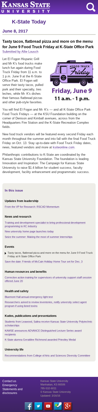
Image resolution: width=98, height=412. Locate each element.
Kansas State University (43, 7)
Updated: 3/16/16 (50, 395)
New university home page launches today (29, 231)
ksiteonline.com (63, 147)
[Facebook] (28, 406)
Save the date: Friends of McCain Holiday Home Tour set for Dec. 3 (44, 261)
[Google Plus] (67, 406)
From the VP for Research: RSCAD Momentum (32, 206)
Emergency (9, 385)
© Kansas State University (55, 391)
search (91, 7)
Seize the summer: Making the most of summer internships (39, 236)
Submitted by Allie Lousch (20, 51)
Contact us (9, 381)
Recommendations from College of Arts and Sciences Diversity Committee (47, 355)
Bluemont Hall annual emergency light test (29, 296)
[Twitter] (38, 406)
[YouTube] (48, 406)
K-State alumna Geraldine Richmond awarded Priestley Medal (40, 339)
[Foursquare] (58, 406)
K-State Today (29, 22)
